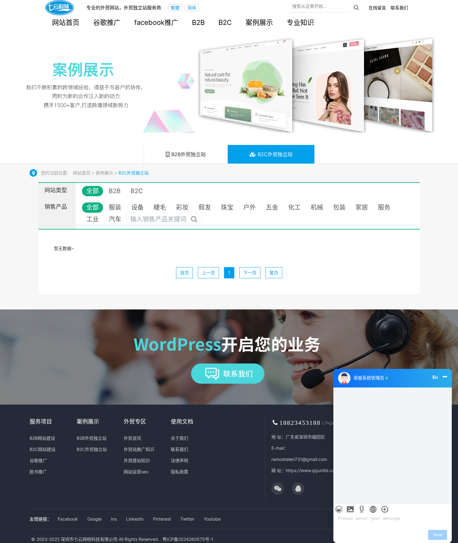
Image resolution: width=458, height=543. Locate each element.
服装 (115, 207)
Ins (114, 519)
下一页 (249, 272)
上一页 (208, 272)
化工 (294, 207)
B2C (225, 22)
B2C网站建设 (42, 449)
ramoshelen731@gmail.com (299, 459)
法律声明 (179, 460)
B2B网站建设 (42, 438)
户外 (249, 207)
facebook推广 (156, 22)
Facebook (68, 519)
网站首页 (65, 22)
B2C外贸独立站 (274, 154)
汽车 (115, 219)
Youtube (212, 519)
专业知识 (300, 22)
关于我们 (179, 438)
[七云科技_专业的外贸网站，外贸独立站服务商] (59, 7)
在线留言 (377, 7)
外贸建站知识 (137, 460)
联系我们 (399, 7)
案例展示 (259, 22)
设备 (137, 207)
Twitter (187, 519)
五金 (272, 207)
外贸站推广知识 (139, 449)
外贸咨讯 (132, 438)
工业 (92, 219)
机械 (317, 207)
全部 (92, 191)
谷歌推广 (107, 22)
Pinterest (162, 519)
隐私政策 (179, 471)
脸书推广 (38, 471)
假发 (204, 207)
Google (94, 519)
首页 (184, 272)
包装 (339, 207)
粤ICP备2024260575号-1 (187, 539)
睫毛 (160, 207)
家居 (361, 207)
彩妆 (182, 207)
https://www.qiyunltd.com (312, 470)
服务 (384, 207)
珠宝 (227, 207)
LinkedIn (135, 519)
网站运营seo (136, 471)
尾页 (274, 272)
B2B (198, 22)
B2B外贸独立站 (188, 154)
